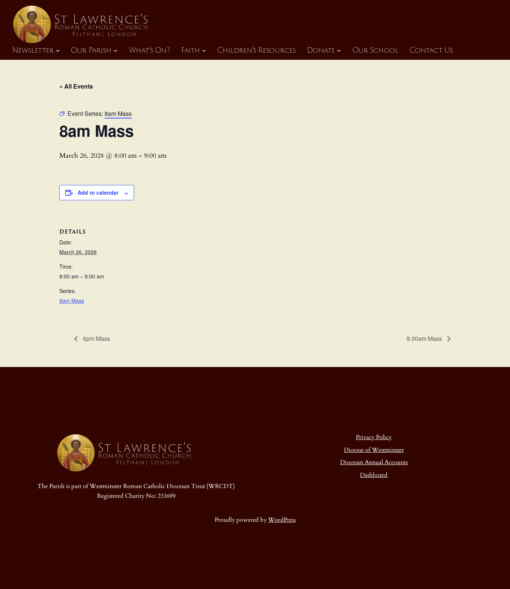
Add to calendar (98, 192)
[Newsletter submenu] (58, 50)
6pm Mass (95, 338)
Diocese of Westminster (374, 450)
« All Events (76, 86)
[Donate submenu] (339, 50)
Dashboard (374, 475)
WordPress (282, 520)
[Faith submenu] (204, 50)
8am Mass (71, 300)
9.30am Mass (425, 338)
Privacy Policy (374, 437)
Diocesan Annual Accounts (374, 462)
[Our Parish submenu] (115, 50)
